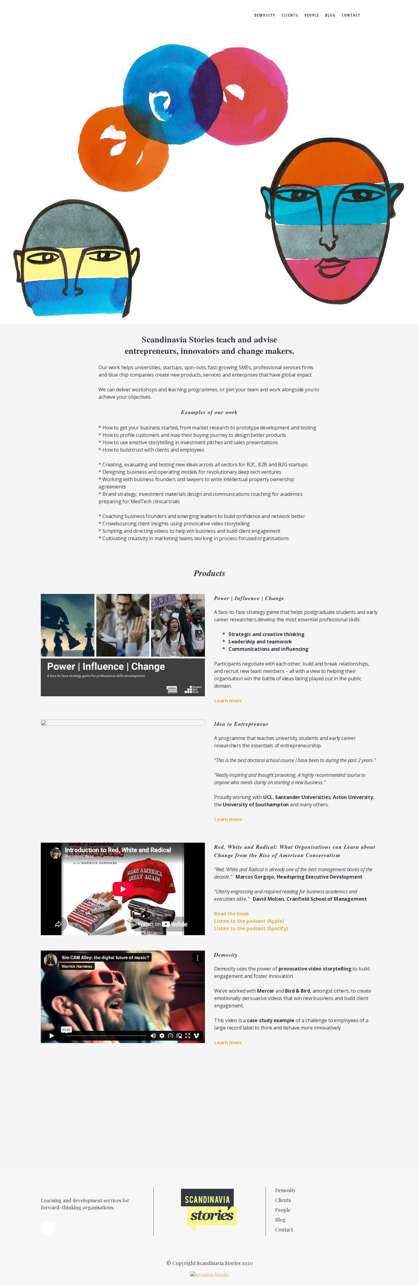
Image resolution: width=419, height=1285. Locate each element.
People (282, 1210)
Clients (283, 1200)
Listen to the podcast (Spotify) (251, 928)
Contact (284, 1229)
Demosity (285, 1190)
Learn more (228, 700)
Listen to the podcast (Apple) (249, 921)
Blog (280, 1219)
